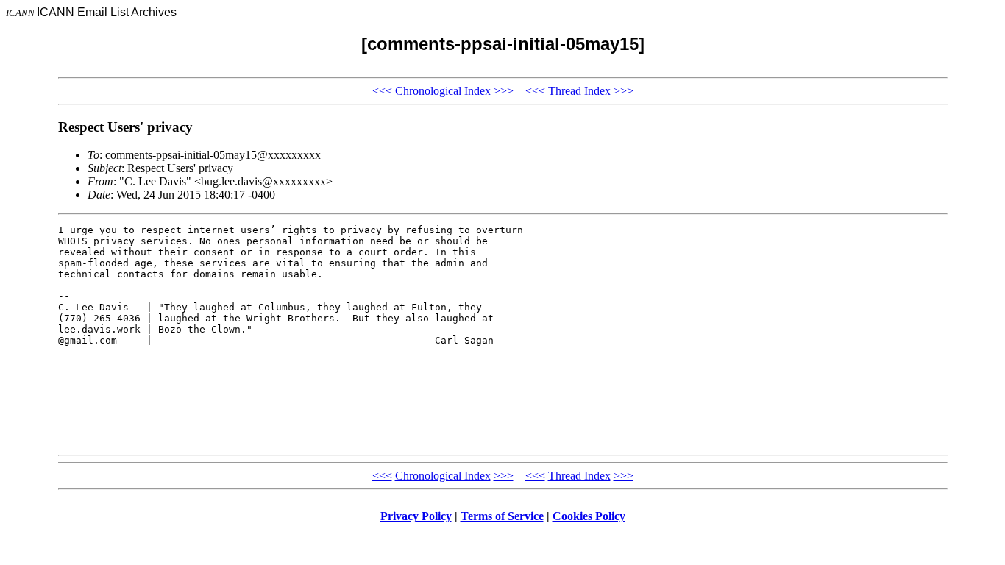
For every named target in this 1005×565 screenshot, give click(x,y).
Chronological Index (443, 91)
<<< (382, 91)
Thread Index (579, 91)
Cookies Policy (589, 516)
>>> (504, 91)
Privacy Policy (416, 516)
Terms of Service (502, 516)
